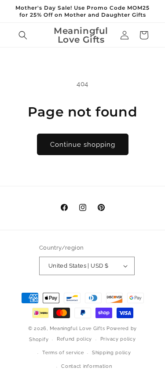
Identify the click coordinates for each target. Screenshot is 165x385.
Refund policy (74, 339)
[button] (23, 35)
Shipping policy (111, 353)
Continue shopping (82, 145)
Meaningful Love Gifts (77, 328)
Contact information (86, 366)
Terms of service (63, 353)
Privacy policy (118, 339)
